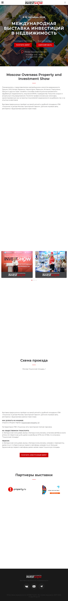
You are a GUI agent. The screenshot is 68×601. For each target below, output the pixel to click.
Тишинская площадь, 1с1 (30, 423)
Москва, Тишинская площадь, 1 (36, 52)
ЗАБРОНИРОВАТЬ (45, 45)
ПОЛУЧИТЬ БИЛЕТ (23, 45)
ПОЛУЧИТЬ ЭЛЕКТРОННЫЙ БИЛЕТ (34, 455)
